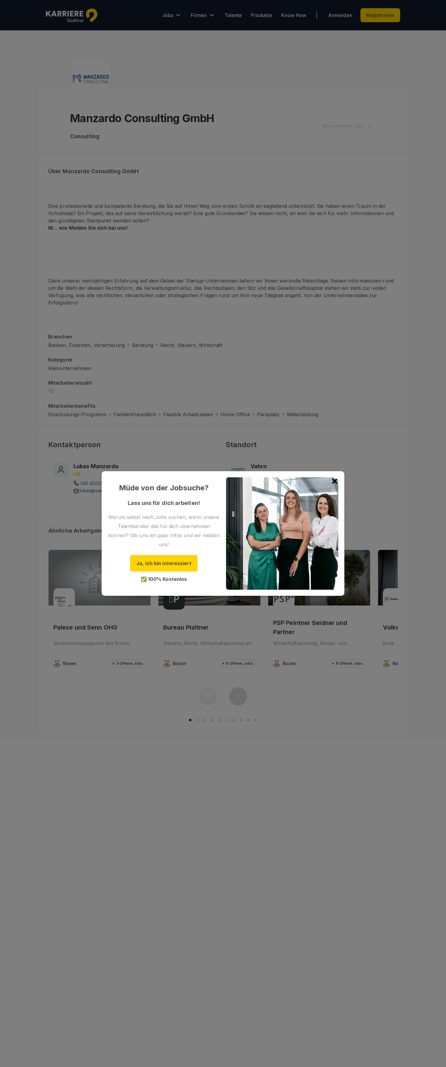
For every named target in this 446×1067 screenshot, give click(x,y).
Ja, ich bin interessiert (163, 563)
